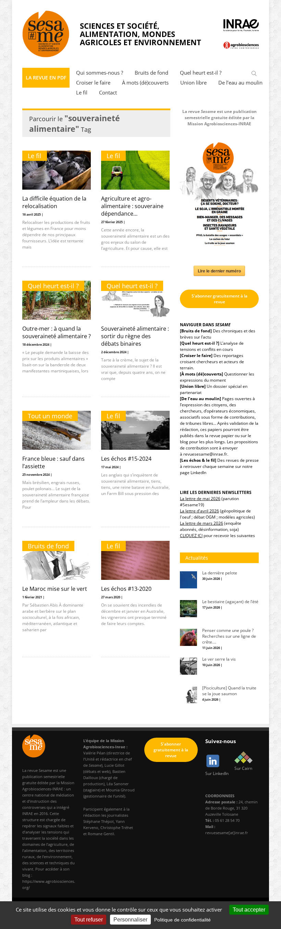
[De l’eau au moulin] (200, 399)
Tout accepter (249, 910)
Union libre (193, 82)
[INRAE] (241, 25)
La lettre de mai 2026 (200, 498)
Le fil (81, 92)
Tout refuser (88, 919)
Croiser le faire (93, 82)
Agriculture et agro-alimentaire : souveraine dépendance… (132, 206)
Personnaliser (130, 919)
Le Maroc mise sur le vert (54, 589)
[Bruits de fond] (196, 331)
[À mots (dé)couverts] (201, 374)
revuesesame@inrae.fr (205, 454)
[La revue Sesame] (46, 34)
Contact (108, 92)
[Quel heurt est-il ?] (199, 343)
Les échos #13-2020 (126, 589)
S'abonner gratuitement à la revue (219, 299)
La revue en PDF (46, 77)
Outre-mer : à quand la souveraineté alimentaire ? (56, 332)
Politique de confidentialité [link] (182, 919)
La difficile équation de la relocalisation (54, 202)
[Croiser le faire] (196, 355)
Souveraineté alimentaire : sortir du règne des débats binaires (135, 336)
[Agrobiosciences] (241, 45)
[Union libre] (193, 386)
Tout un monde (50, 416)
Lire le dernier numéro (219, 271)
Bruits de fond (151, 72)
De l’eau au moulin (240, 82)
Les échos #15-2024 (126, 458)
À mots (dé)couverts (145, 82)
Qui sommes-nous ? (99, 72)
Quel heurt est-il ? (200, 72)
